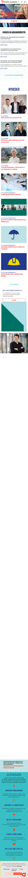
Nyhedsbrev (14, 2)
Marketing (14, 870)
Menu (21, 2)
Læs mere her (14, 21)
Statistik (21, 869)
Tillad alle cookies (17, 873)
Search (18, 2)
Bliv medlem (6, 2)
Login (11, 2)
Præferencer (14, 869)
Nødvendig (7, 869)
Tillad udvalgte (9, 873)
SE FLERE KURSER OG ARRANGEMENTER (14, 75)
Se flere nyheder (14, 284)
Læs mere (14, 300)
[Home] (2, 1)
